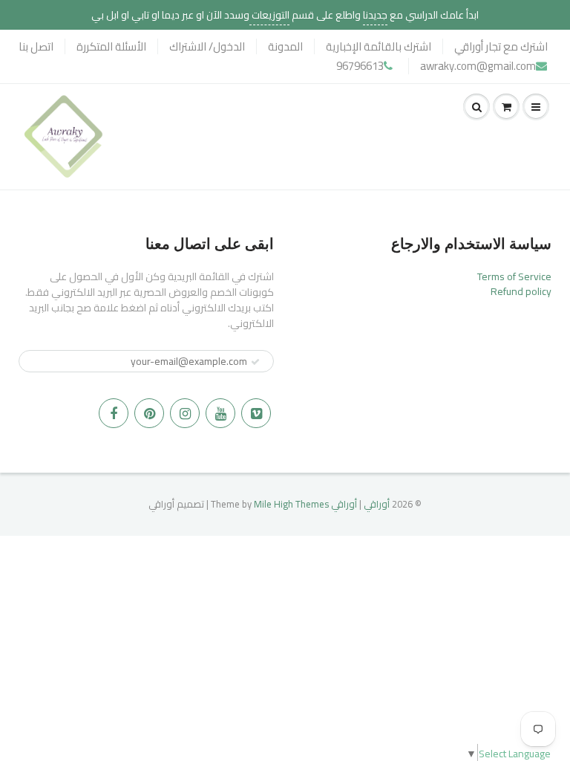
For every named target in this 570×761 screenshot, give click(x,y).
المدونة (285, 46)
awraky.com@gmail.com (478, 66)
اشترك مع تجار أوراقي (501, 46)
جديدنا (375, 15)
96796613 (360, 66)
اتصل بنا (36, 46)
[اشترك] (255, 362)
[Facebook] (113, 413)
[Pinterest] (149, 413)
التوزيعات (269, 15)
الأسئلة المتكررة (111, 46)
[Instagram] (185, 413)
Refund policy (521, 291)
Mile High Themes (291, 504)
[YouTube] (220, 413)
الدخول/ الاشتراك (207, 46)
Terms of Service (514, 276)
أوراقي (377, 504)
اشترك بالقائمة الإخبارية (378, 46)
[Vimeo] (256, 413)
